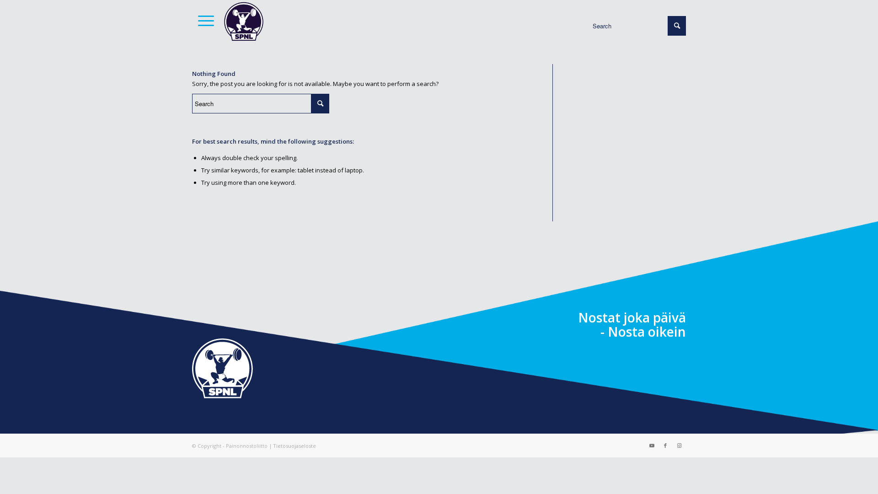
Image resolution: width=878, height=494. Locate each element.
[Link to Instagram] (679, 445)
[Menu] (203, 20)
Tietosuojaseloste (294, 445)
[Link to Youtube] (651, 445)
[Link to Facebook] (665, 445)
